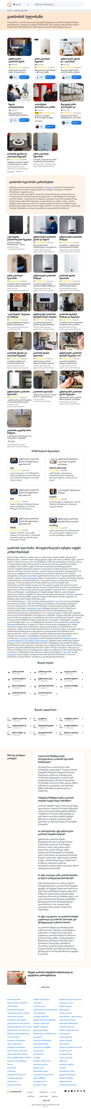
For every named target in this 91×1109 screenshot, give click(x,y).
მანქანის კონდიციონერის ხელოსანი (19, 1033)
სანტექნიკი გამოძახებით (16, 1047)
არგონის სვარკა (39, 1006)
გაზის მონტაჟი (12, 1006)
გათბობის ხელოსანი (34, 608)
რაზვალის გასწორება (41, 1023)
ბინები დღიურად (65, 1081)
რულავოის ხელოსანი (67, 1020)
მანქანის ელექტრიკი (40, 1027)
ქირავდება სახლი (39, 1081)
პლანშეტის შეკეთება (14, 1078)
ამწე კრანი (63, 1061)
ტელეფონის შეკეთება (67, 1074)
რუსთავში (10, 654)
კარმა (28, 601)
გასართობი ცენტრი (66, 1064)
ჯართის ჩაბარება (13, 1037)
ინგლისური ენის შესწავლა (17, 1061)
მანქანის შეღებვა (65, 1006)
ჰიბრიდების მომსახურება (68, 1023)
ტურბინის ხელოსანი (66, 1027)
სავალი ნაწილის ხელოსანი (17, 1003)
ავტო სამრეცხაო (39, 1013)
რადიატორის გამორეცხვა (16, 1020)
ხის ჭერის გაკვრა (65, 1051)
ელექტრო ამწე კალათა (42, 1061)
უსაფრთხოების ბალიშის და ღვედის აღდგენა (19, 1030)
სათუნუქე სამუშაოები (41, 1016)
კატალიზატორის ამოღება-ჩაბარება (19, 1023)
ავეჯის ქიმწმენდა (39, 1078)
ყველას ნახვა (45, 987)
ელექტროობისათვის (15, 640)
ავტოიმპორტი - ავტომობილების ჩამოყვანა (71, 1016)
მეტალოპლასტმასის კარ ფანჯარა (71, 1047)
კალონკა (59, 601)
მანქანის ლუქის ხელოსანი (69, 1030)
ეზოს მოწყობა (64, 1044)
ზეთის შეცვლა (64, 1010)
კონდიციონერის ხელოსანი (43, 1074)
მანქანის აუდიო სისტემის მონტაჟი (45, 1033)
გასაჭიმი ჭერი (38, 1051)
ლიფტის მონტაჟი (65, 1054)
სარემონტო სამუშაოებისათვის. (37, 640)
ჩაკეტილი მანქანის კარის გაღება (19, 1027)
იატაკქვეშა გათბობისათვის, (30, 638)
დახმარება (31, 1096)
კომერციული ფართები (67, 1085)
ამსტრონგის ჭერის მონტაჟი (17, 1054)
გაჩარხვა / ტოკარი (66, 1003)
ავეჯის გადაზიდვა (65, 1037)
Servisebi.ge (49, 187)
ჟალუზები (36, 1057)
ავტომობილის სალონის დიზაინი (45, 1010)
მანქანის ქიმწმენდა (66, 1078)
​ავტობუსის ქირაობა (40, 1064)
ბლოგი (53, 1092)
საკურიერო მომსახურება (16, 1040)
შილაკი (10, 1064)
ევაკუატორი (37, 1037)
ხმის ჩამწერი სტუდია (40, 1071)
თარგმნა (62, 1068)
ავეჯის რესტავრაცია (14, 1044)
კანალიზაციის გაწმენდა (42, 1047)
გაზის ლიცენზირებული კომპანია (19, 1057)
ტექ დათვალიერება (40, 1030)
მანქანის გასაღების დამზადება (44, 1020)
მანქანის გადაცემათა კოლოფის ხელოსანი (71, 999)
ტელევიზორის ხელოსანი (16, 1074)
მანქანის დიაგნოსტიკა (41, 999)
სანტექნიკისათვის (70, 638)
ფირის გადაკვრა (65, 1013)
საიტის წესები (44, 1096)
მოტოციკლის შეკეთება (15, 1010)
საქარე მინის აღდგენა (15, 1016)
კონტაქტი (54, 1096)
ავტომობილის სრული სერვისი (18, 1013)
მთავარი (10, 10)
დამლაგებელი (64, 1033)
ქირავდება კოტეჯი (40, 1085)
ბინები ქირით (12, 1081)
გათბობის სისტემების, (30, 578)
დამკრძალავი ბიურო (67, 1071)
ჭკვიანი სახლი (38, 1054)
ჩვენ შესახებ (43, 1092)
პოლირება (37, 1003)
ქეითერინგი (11, 1068)
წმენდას (69, 594)
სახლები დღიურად (14, 1085)
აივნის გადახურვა (65, 1057)
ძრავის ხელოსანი (13, 999)
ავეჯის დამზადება (65, 1040)
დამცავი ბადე (38, 1068)
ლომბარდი (11, 1071)
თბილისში (67, 652)
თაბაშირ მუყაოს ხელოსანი (17, 1051)
